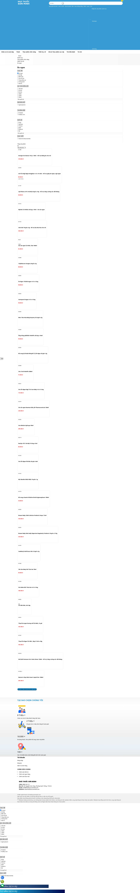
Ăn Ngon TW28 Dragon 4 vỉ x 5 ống (28, 281)
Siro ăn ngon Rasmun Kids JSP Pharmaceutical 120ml (33, 407)
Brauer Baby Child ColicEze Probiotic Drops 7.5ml (32, 515)
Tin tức (80, 52)
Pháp (20, 122)
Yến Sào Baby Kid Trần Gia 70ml (27, 569)
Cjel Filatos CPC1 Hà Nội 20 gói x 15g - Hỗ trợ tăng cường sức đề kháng (38, 191)
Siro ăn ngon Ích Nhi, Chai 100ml (27, 245)
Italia (20, 127)
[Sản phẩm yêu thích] (90, 19)
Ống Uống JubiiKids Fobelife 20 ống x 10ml (30, 335)
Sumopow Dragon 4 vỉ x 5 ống (26, 299)
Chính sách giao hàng (24, 774)
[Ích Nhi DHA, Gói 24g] (24, 601)
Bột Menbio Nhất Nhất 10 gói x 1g (28, 479)
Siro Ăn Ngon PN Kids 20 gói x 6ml (28, 461)
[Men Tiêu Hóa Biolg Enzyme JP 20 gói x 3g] (29, 313)
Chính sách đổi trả (23, 772)
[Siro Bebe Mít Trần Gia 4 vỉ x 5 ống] (27, 583)
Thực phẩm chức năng (29, 52)
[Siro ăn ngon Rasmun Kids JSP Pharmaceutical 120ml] (32, 403)
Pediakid (21, 113)
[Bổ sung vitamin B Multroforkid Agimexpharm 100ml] (32, 493)
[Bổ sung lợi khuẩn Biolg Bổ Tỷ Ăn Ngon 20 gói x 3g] (32, 349)
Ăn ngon (21, 73)
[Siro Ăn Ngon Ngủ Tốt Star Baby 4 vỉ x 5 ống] (30, 385)
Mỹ (19, 131)
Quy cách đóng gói (23, 86)
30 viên (20, 90)
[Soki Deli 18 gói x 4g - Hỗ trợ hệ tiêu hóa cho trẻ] (31, 223)
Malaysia (21, 129)
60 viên (20, 92)
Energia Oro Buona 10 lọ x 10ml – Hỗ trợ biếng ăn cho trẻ (34, 155)
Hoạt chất (20, 136)
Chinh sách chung (24, 769)
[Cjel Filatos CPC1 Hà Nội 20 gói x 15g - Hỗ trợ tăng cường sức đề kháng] (37, 187)
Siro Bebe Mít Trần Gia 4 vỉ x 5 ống (28, 587)
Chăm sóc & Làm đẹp (7, 52)
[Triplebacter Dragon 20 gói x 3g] (27, 259)
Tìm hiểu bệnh (71, 52)
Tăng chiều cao (22, 80)
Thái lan (21, 126)
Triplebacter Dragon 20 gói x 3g (27, 263)
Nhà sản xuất (21, 102)
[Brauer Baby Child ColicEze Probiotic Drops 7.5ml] (31, 511)
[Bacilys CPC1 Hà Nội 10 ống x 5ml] (27, 439)
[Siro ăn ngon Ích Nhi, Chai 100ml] (27, 241)
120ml (20, 95)
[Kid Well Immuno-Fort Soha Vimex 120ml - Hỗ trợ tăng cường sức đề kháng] (38, 655)
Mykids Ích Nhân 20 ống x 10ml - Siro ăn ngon (31, 209)
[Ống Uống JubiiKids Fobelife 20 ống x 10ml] (29, 331)
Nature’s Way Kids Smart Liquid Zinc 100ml (30, 677)
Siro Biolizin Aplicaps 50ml (25, 425)
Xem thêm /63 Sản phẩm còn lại (27, 689)
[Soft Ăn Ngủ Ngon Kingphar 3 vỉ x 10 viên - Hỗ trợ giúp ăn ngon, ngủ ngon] (38, 169)
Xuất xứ (20, 120)
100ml (20, 93)
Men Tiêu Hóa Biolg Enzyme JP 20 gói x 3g (30, 317)
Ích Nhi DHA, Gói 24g (24, 605)
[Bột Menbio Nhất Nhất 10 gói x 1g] (27, 475)
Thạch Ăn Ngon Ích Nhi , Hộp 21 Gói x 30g (30, 641)
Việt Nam (21, 124)
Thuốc (18, 52)
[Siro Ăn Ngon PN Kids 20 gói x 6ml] (27, 457)
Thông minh (22, 81)
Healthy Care (22, 114)
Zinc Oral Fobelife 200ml (25, 371)
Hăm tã (20, 83)
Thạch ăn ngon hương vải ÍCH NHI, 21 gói (30, 623)
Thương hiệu (21, 110)
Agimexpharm (22, 104)
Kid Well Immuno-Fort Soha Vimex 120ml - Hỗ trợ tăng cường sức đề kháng (40, 659)
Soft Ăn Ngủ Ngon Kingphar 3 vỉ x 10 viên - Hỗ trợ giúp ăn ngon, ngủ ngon (39, 173)
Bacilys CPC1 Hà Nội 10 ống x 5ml (27, 443)
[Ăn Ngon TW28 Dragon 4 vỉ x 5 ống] (28, 277)
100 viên (21, 88)
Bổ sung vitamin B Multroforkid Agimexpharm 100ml (33, 497)
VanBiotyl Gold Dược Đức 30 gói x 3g (28, 551)
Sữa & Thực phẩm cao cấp (56, 52)
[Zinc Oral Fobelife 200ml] (25, 367)
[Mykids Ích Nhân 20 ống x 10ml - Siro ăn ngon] (30, 205)
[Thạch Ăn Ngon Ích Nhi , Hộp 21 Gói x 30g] (29, 637)
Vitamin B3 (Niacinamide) (24, 138)
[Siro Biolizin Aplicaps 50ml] (25, 421)
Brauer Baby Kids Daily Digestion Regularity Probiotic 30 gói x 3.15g (37, 533)
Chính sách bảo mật (24, 776)
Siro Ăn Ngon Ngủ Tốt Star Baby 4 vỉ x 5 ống (31, 389)
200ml (20, 97)
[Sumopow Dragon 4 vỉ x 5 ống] (26, 295)
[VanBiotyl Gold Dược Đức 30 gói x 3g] (28, 547)
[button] (91, 8)
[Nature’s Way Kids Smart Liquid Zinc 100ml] (30, 673)
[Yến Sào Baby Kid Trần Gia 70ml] (27, 565)
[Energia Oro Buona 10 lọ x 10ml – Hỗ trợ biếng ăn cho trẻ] (33, 151)
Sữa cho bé (21, 78)
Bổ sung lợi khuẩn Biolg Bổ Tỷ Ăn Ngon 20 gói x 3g (32, 353)
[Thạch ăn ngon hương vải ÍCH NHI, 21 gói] (29, 619)
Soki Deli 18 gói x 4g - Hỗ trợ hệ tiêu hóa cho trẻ (32, 227)
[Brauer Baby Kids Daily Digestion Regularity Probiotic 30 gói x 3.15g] (36, 529)
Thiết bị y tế (42, 52)
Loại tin (20, 70)
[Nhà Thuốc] (23, 4)
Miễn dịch (21, 76)
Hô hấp (20, 75)
